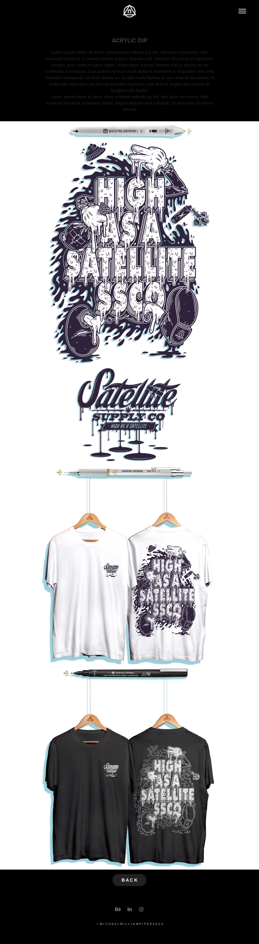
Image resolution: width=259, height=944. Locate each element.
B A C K (129, 880)
